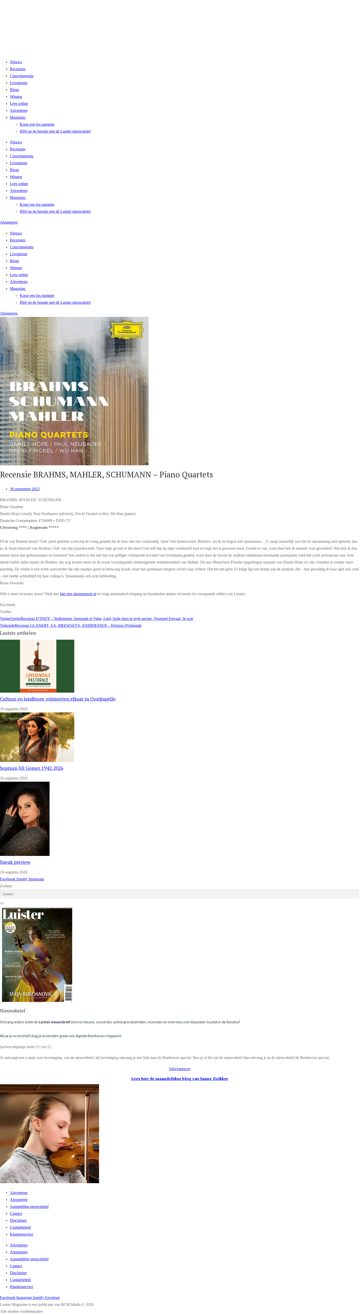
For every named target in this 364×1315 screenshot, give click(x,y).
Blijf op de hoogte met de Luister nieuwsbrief (55, 131)
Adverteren (18, 110)
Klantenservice (21, 1234)
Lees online (19, 103)
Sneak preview (15, 862)
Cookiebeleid (20, 1227)
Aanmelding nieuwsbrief (29, 1206)
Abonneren (18, 1200)
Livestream (18, 83)
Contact (16, 1213)
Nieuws (16, 62)
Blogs (14, 90)
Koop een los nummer (37, 124)
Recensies (18, 69)
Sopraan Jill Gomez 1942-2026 (31, 768)
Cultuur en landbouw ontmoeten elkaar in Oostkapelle (58, 699)
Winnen (16, 96)
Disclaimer (18, 1220)
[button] (179, 604)
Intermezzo (179, 1068)
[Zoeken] (2, 903)
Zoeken (6, 886)
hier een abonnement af (78, 594)
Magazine (17, 117)
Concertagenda (21, 76)
